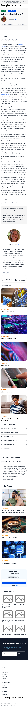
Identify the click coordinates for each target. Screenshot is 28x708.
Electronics (5, 670)
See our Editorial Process (8, 280)
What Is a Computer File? (9, 563)
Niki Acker (11, 19)
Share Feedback (21, 280)
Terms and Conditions (11, 705)
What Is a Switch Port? (7, 311)
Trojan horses (5, 94)
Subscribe (14, 582)
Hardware (4, 363)
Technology (6, 508)
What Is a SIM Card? (19, 604)
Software (5, 560)
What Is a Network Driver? (9, 338)
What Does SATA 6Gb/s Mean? (11, 538)
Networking (5, 309)
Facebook (5, 694)
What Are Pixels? (6, 365)
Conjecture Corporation (15, 703)
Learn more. (20, 2)
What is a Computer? (19, 620)
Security (3, 390)
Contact (4, 687)
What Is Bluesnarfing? (7, 392)
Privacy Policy (4, 705)
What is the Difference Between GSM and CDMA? (7, 606)
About (4, 685)
